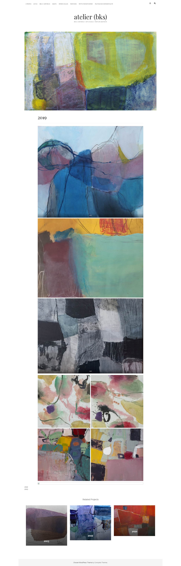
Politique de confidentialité (104, 4)
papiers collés (63, 4)
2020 (134, 531)
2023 (26, 489)
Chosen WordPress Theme (82, 562)
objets (54, 4)
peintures (73, 4)
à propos (28, 4)
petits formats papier (86, 4)
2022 (26, 487)
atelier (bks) (90, 16)
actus (35, 4)
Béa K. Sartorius (45, 4)
